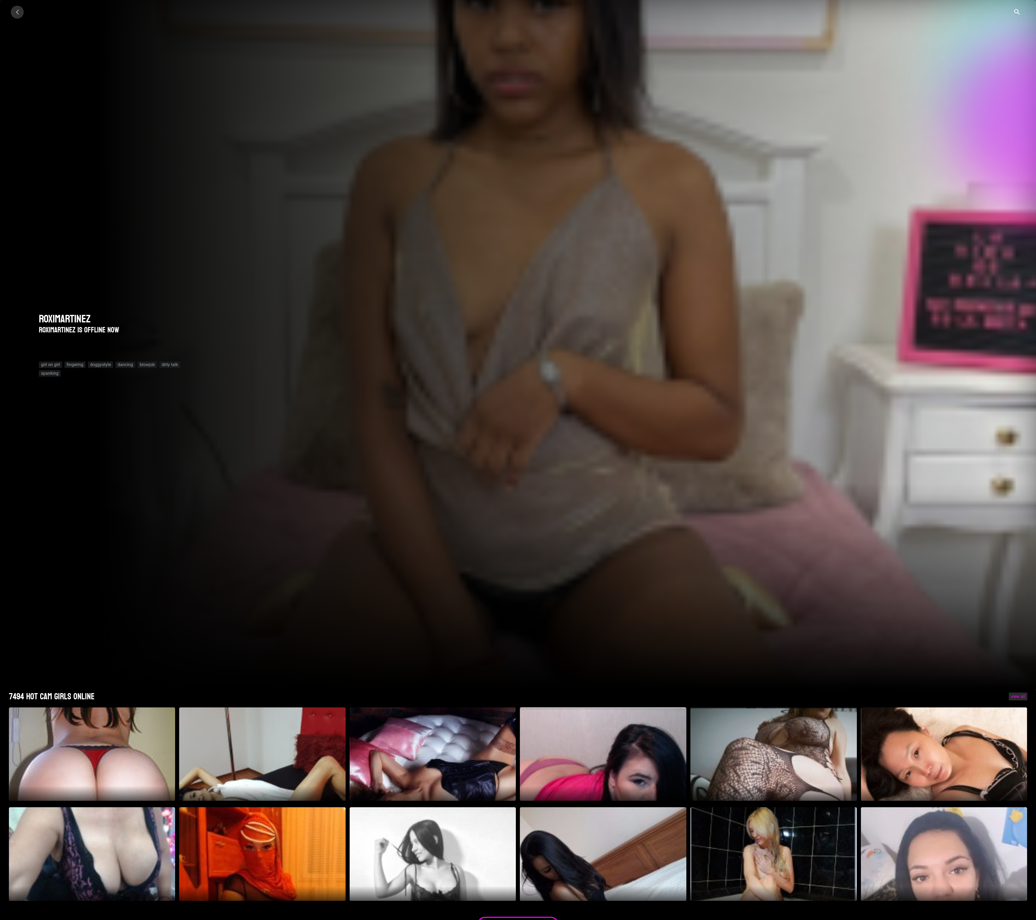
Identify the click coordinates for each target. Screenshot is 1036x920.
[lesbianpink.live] (17, 12)
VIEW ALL (1018, 696)
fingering (75, 364)
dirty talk (170, 364)
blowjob (147, 364)
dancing (125, 364)
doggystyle (100, 364)
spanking (50, 373)
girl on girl (50, 364)
